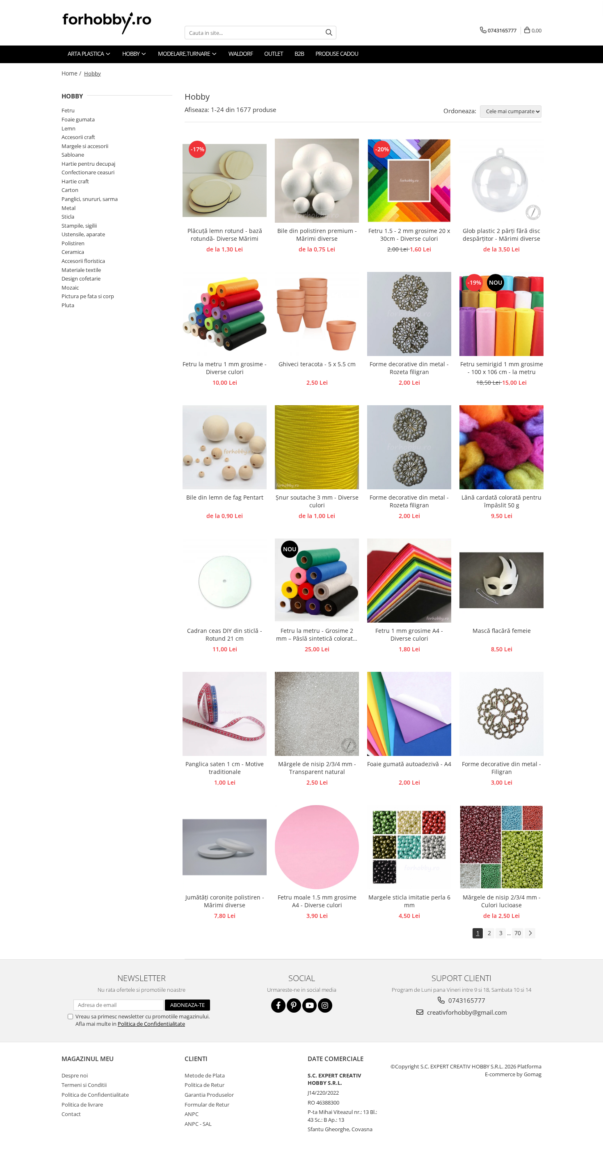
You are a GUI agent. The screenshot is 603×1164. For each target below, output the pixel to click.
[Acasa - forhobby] (115, 23)
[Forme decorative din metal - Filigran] (501, 714)
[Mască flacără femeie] (501, 581)
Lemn (68, 128)
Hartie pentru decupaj (88, 163)
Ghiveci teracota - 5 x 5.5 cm (317, 364)
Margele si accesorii (85, 146)
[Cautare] (329, 32)
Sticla (68, 216)
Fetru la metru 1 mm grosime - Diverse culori (225, 368)
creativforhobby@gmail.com (466, 1012)
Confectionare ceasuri (88, 172)
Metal (68, 208)
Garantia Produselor (209, 1094)
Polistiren (73, 243)
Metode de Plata (205, 1075)
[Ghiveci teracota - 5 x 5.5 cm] (317, 314)
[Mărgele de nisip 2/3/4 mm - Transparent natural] (317, 714)
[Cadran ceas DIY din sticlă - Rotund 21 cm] (225, 581)
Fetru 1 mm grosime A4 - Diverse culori (409, 634)
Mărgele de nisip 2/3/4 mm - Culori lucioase (502, 901)
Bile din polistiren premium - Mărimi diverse (317, 234)
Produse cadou (336, 53)
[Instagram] (325, 1005)
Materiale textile (81, 270)
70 (517, 933)
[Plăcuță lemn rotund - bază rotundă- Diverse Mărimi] (225, 181)
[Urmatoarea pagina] (530, 933)
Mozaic (70, 287)
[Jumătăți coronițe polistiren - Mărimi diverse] (225, 847)
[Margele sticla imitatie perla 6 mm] (409, 847)
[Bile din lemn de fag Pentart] (225, 447)
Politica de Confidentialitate (151, 1023)
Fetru (68, 110)
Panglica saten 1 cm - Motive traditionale (224, 768)
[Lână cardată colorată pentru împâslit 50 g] (501, 447)
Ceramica (73, 252)
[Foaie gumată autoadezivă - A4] (409, 714)
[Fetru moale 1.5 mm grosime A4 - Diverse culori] (317, 847)
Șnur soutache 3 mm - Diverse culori (317, 501)
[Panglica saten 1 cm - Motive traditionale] (225, 714)
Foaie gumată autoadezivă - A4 (409, 764)
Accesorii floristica (83, 261)
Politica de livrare (82, 1104)
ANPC (192, 1114)
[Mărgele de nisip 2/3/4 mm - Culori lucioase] (501, 847)
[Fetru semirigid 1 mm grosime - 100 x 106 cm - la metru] (501, 314)
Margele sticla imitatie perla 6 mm (409, 901)
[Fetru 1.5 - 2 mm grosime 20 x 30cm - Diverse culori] (409, 181)
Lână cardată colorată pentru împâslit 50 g (501, 501)
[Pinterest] (294, 1005)
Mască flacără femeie (502, 630)
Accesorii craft (78, 137)
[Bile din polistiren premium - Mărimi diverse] (317, 181)
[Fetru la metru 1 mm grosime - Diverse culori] (225, 314)
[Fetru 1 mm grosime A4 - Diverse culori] (409, 581)
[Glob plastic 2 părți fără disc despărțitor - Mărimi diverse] (501, 181)
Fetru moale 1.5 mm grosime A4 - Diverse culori (317, 901)
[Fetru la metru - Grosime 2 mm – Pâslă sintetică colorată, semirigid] (317, 581)
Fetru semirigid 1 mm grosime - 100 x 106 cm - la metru (501, 368)
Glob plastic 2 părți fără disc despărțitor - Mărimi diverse (501, 234)
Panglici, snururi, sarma (90, 199)
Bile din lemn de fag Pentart (224, 497)
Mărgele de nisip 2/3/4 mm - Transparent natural (317, 768)
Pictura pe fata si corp (88, 296)
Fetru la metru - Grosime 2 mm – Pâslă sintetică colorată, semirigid (317, 635)
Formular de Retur (207, 1104)
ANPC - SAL (198, 1123)
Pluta (68, 305)
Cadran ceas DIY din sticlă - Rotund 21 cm (224, 634)
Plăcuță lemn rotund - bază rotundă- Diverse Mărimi (224, 234)
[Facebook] (278, 1005)
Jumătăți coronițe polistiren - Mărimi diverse (224, 901)
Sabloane (73, 154)
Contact (71, 1114)
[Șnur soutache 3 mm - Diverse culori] (317, 447)
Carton (70, 190)
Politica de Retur (204, 1085)
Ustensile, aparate (83, 234)
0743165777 (466, 1000)
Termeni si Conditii (84, 1085)
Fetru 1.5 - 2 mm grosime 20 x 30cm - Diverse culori (409, 234)
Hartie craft (75, 181)
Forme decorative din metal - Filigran (501, 768)
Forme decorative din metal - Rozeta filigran (409, 368)
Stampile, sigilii (79, 225)
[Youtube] (309, 1005)
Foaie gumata (78, 119)
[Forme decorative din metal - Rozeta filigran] (409, 314)
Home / (72, 73)
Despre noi (75, 1075)
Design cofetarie (81, 278)
